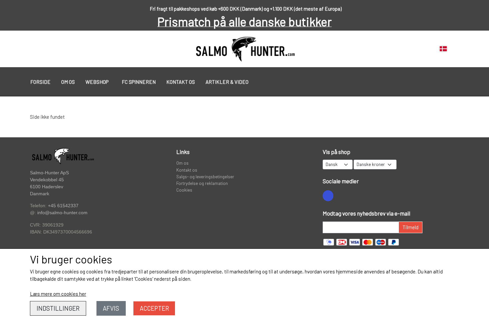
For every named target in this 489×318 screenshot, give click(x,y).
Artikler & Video (227, 82)
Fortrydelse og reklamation (202, 183)
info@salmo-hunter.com (62, 212)
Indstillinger (58, 308)
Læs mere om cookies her (58, 294)
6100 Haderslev (46, 186)
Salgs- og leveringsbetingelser (205, 176)
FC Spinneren (139, 82)
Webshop (96, 82)
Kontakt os (180, 82)
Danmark (39, 193)
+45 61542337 (63, 205)
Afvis (111, 308)
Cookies (184, 190)
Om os (68, 82)
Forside (40, 82)
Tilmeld (410, 227)
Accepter (154, 308)
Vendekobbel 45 (47, 179)
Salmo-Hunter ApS (49, 172)
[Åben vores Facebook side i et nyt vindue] (328, 195)
